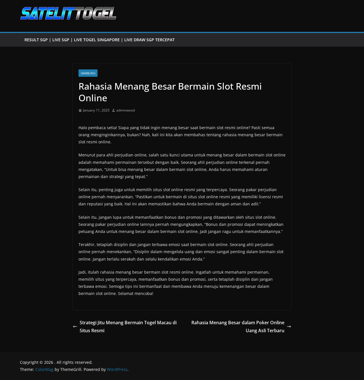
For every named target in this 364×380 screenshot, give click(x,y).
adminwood (125, 110)
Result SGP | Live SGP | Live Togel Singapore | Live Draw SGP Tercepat (99, 39)
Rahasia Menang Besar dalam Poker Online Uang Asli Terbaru (237, 326)
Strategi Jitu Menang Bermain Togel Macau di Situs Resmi (128, 326)
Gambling (88, 73)
